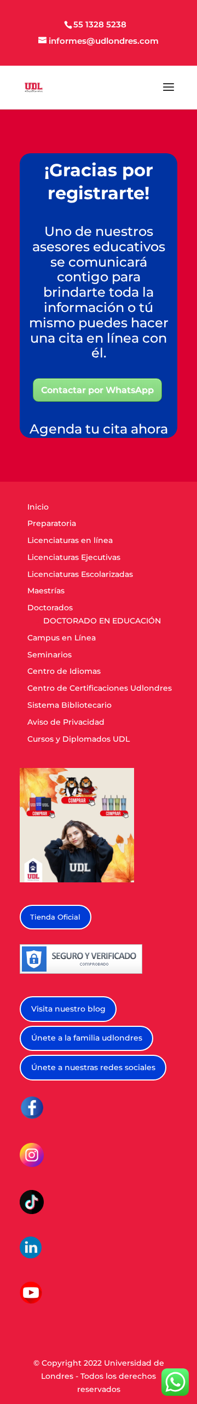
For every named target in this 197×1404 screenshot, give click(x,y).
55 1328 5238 (99, 24)
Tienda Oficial (55, 916)
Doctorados (50, 608)
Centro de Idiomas (64, 671)
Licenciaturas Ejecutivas (73, 557)
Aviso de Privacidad (66, 722)
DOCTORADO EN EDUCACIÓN (102, 621)
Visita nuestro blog (68, 1009)
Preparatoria (51, 523)
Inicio (38, 507)
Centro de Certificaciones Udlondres (99, 688)
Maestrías (46, 591)
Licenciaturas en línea (70, 540)
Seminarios (49, 655)
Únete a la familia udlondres (86, 1038)
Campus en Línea (61, 638)
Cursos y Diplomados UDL (78, 739)
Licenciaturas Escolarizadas (80, 574)
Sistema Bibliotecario (69, 705)
